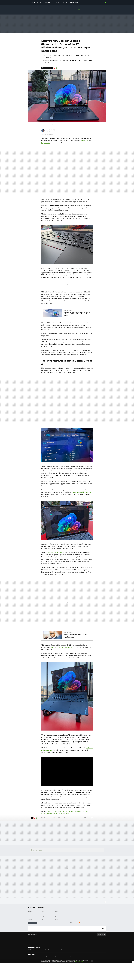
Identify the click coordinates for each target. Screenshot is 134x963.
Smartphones (31, 914)
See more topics (33, 922)
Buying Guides (49, 2)
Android (43, 916)
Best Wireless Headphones (43, 902)
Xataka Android (58, 941)
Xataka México (31, 949)
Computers (49, 817)
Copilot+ (61, 817)
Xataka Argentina (59, 949)
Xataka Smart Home (73, 941)
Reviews (39, 2)
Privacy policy (45, 956)
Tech (33, 2)
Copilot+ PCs (45, 143)
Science (58, 2)
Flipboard (54, 68)
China (43, 919)
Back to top (100, 934)
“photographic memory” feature (62, 647)
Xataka (29, 941)
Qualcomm (80, 817)
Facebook (105, 2)
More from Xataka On (68, 310)
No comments (46, 67)
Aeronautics (44, 914)
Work (56, 919)
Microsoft (73, 817)
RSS (79, 922)
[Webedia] (32, 934)
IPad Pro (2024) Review (94, 902)
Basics (56, 914)
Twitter (103, 2)
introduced (84, 141)
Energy (43, 911)
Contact (70, 956)
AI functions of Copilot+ (56, 552)
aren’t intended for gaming (82, 492)
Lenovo (67, 817)
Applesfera (84, 941)
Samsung (30, 919)
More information (79, 961)
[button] (50, 130)
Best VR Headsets (83, 902)
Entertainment (74, 2)
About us (30, 956)
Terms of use (58, 956)
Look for (103, 929)
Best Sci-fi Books (64, 902)
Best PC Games (54, 902)
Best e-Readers (73, 902)
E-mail (56, 68)
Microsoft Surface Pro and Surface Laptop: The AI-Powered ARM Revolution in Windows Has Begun (77, 313)
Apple (29, 916)
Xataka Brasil (71, 949)
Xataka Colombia (45, 949)
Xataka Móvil (44, 941)
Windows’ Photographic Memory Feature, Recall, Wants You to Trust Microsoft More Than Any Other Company (77, 635)
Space (65, 2)
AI (55, 916)
